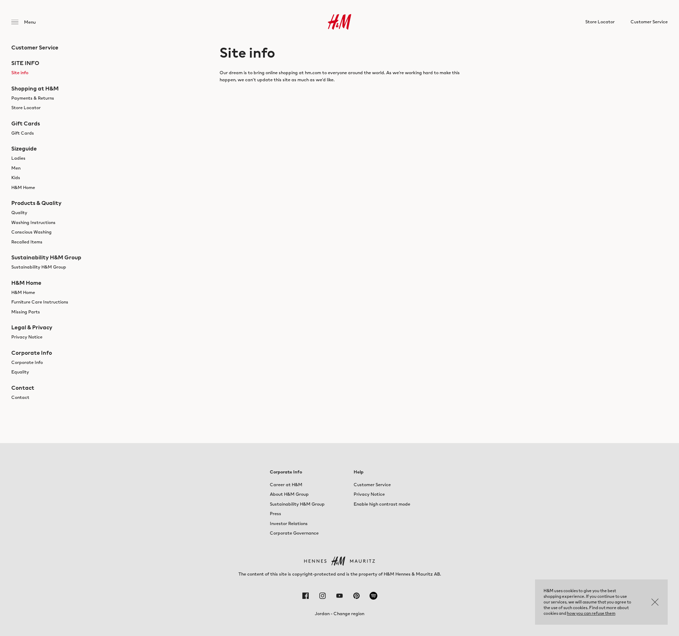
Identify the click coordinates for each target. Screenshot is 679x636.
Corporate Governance (294, 533)
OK (655, 602)
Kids (15, 177)
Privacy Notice (26, 337)
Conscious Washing (31, 232)
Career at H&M (286, 484)
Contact (20, 397)
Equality (20, 372)
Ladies (18, 158)
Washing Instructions (33, 222)
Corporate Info (27, 362)
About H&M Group (289, 494)
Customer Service (372, 484)
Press (275, 513)
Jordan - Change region (339, 613)
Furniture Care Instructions (39, 302)
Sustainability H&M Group (38, 267)
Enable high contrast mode (382, 504)
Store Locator (26, 107)
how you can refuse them (591, 613)
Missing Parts (25, 311)
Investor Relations (289, 523)
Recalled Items (26, 241)
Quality (19, 212)
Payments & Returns (32, 98)
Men (16, 168)
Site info (19, 72)
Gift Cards (22, 133)
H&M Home (23, 187)
